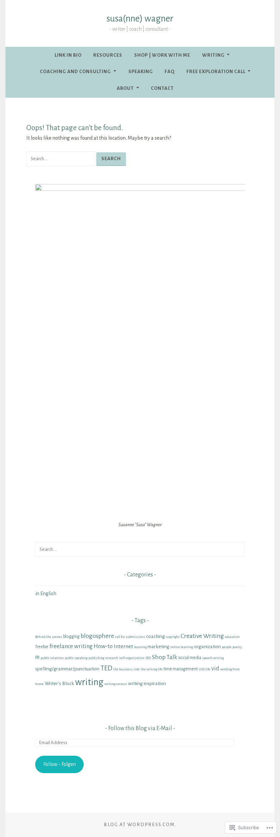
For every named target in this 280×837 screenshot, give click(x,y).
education (232, 637)
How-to (103, 646)
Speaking (140, 71)
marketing (158, 646)
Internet (123, 646)
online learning (181, 647)
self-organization (131, 658)
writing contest (115, 684)
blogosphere (97, 635)
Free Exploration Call (216, 71)
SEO (148, 658)
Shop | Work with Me (162, 55)
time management (181, 669)
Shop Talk (164, 657)
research (111, 658)
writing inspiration (147, 683)
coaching (155, 636)
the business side (126, 669)
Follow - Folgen (59, 764)
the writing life (152, 669)
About (125, 88)
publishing (96, 658)
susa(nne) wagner (140, 19)
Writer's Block (59, 683)
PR (37, 657)
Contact (162, 88)
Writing (213, 55)
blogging (71, 636)
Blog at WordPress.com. (140, 824)
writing (89, 682)
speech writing (213, 658)
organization (207, 646)
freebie (41, 646)
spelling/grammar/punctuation (67, 668)
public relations (52, 658)
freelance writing (71, 646)
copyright (173, 637)
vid (215, 668)
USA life (204, 669)
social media (189, 657)
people (227, 647)
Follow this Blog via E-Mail (140, 728)
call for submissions (130, 637)
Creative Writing (202, 635)
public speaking (76, 658)
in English (45, 593)
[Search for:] (61, 158)
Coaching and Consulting (75, 71)
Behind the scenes (48, 637)
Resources (107, 55)
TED (106, 668)
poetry (237, 647)
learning (140, 647)
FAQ (169, 71)
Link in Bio (68, 55)
